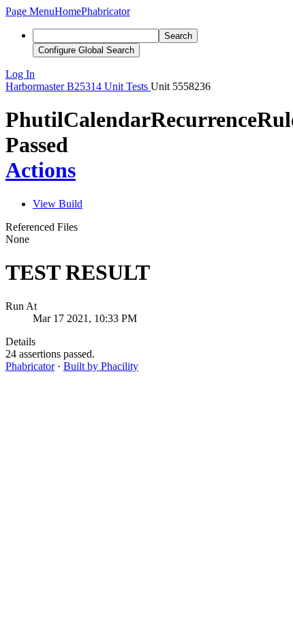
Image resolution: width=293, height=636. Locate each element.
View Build (57, 203)
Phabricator (30, 366)
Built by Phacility (100, 366)
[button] (30, 11)
